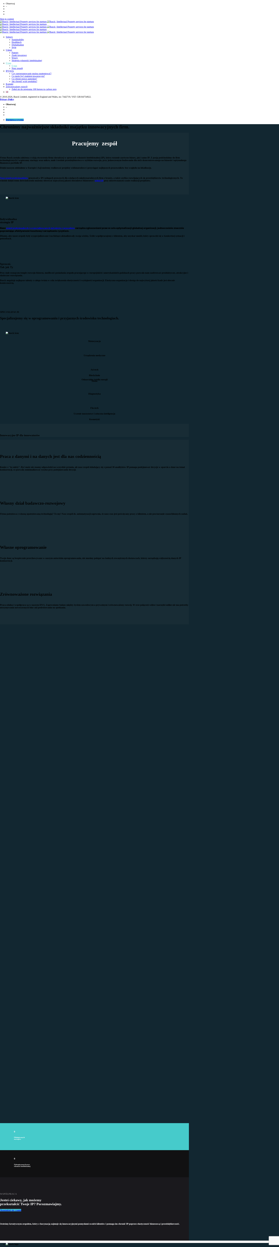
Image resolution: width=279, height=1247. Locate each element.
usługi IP (99, 180)
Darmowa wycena (15, 119)
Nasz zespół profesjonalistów (14, 178)
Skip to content (7, 19)
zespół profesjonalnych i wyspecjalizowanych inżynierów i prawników (40, 228)
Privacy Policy (7, 99)
